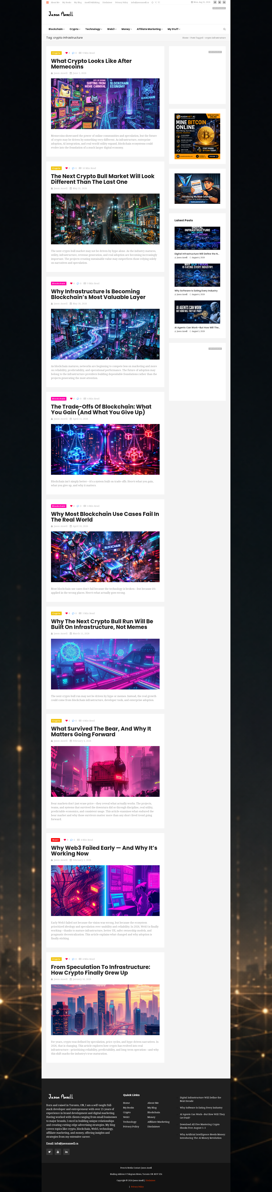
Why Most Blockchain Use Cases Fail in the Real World (105, 516)
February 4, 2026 (82, 741)
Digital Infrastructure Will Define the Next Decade (203, 253)
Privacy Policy (121, 2)
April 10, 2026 (80, 526)
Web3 (55, 840)
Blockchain (58, 283)
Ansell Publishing (92, 2)
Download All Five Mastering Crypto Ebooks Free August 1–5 (200, 1126)
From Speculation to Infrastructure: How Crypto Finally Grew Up (100, 970)
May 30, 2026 (80, 303)
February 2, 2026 (82, 860)
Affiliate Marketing (158, 1121)
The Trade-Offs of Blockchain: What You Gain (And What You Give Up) (101, 409)
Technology (129, 1121)
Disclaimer (107, 2)
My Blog (78, 2)
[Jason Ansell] (61, 14)
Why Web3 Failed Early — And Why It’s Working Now (104, 850)
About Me (55, 2)
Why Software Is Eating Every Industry (196, 290)
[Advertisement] (168, 14)
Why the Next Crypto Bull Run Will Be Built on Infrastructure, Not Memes (102, 624)
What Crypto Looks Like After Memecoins (91, 63)
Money (151, 1117)
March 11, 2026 (81, 633)
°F (159, 2)
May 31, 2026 (80, 188)
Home (185, 38)
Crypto (56, 53)
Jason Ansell (61, 73)
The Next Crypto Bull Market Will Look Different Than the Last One (103, 179)
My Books (66, 2)
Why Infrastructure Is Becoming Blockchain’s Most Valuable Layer (98, 294)
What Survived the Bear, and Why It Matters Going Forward (101, 731)
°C (156, 2)
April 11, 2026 (80, 419)
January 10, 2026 (82, 979)
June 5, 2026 (79, 73)
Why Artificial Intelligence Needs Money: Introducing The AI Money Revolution (202, 1136)
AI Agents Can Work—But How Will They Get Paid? (203, 327)
